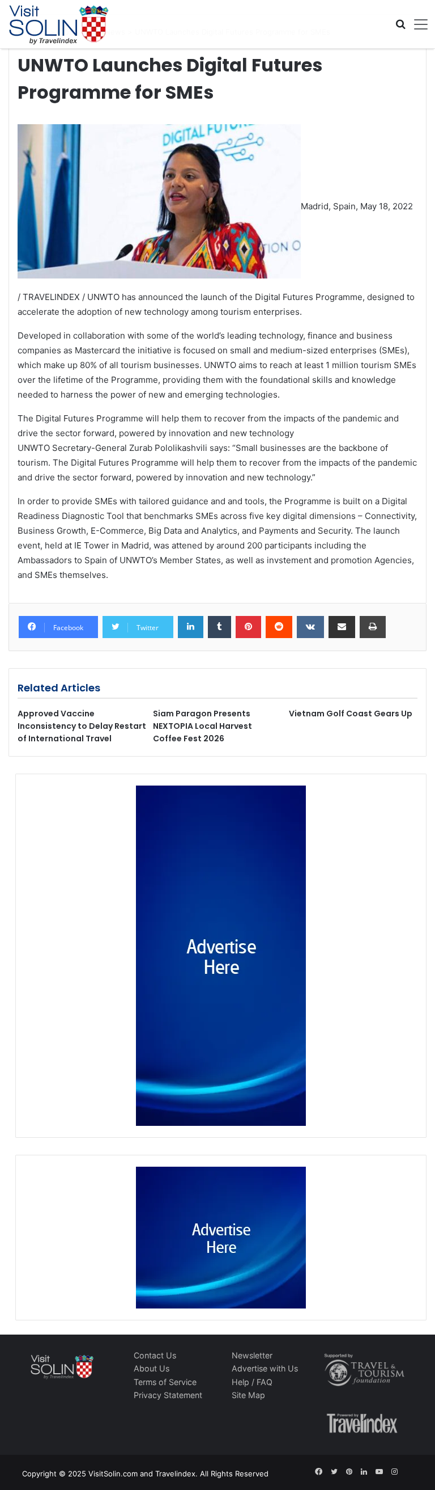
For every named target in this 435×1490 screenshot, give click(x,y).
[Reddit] (279, 627)
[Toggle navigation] (417, 24)
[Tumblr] (219, 627)
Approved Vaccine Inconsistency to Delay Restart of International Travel (82, 726)
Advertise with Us (265, 1368)
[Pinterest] (248, 627)
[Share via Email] (342, 627)
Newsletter (252, 1355)
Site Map (248, 1395)
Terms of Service (165, 1382)
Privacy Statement (168, 1395)
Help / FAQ (252, 1382)
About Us (151, 1368)
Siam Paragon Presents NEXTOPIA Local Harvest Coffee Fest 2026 (202, 726)
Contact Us (155, 1355)
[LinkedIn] (190, 627)
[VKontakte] (310, 627)
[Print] (373, 627)
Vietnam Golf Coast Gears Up (350, 713)
